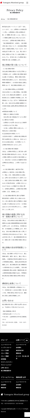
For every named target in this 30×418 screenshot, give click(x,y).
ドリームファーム (7, 377)
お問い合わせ (5, 367)
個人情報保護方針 (6, 370)
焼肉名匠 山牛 (21, 377)
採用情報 (3, 359)
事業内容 (18, 353)
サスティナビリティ (6, 362)
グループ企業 (5, 350)
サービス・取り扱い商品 (22, 357)
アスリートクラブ (6, 365)
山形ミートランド (22, 340)
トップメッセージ (6, 347)
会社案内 (18, 347)
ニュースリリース (6, 344)
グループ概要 (5, 356)
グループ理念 (5, 353)
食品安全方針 (20, 350)
